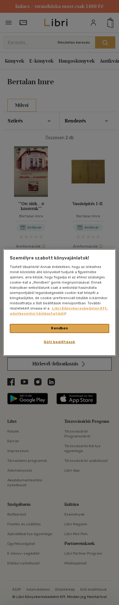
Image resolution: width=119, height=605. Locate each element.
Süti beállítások (59, 342)
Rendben (59, 328)
